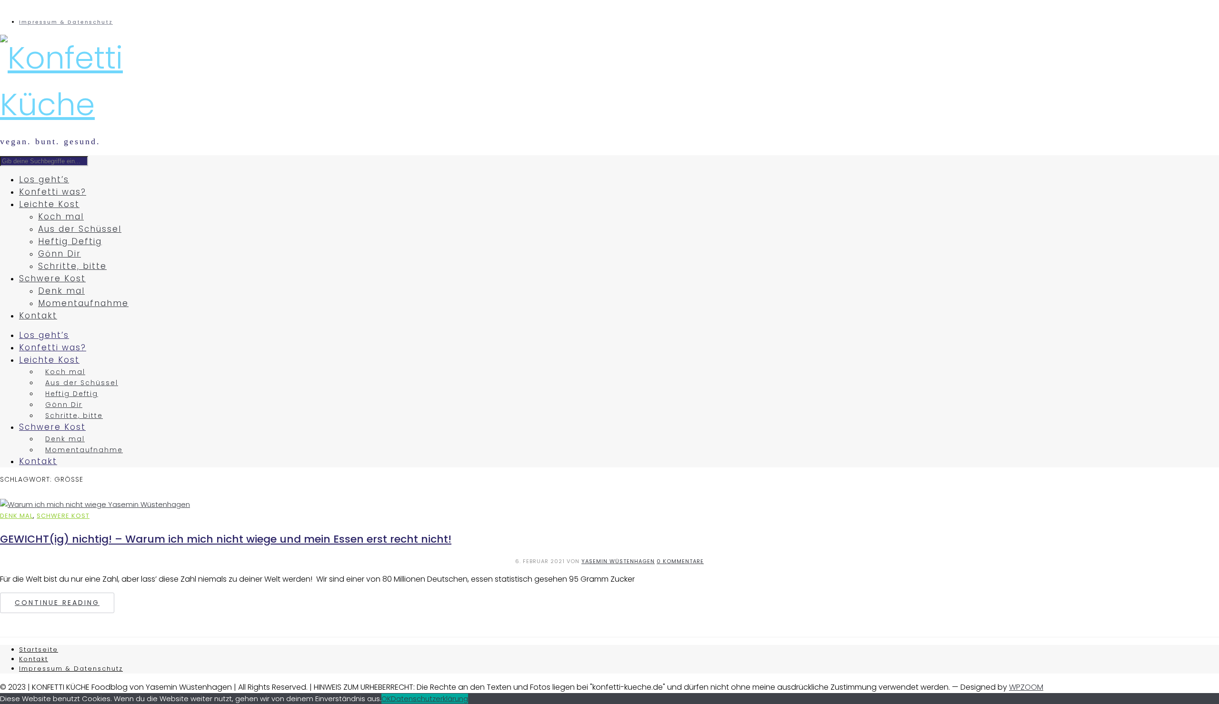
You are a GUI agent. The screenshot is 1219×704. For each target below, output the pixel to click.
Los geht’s (44, 179)
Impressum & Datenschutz (66, 22)
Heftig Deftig (70, 241)
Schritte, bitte (72, 266)
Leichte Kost (49, 204)
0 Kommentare (680, 561)
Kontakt (38, 315)
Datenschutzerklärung (429, 699)
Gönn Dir (59, 253)
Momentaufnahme (83, 303)
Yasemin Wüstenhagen (618, 561)
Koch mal (61, 216)
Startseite (38, 649)
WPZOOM (1026, 687)
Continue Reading (57, 602)
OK (386, 699)
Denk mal (61, 291)
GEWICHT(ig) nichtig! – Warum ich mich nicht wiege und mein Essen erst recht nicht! (225, 539)
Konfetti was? (52, 192)
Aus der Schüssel (79, 229)
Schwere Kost (52, 278)
